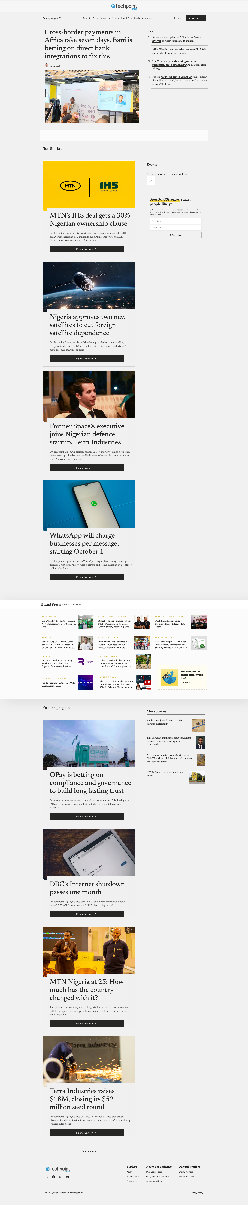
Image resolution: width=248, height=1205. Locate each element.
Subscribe (194, 18)
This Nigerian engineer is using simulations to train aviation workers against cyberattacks (169, 741)
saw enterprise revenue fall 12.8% (186, 49)
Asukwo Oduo (56, 66)
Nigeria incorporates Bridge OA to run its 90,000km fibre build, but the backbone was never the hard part (169, 758)
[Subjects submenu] (109, 18)
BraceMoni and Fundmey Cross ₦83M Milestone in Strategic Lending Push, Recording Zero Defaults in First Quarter (114, 624)
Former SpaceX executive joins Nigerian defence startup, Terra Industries (87, 434)
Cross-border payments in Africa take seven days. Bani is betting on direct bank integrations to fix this (88, 44)
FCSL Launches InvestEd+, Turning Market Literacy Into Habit (170, 624)
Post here (184, 682)
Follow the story (84, 249)
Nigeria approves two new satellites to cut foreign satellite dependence (88, 325)
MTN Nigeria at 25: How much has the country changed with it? (86, 990)
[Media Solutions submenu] (151, 18)
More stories (89, 1151)
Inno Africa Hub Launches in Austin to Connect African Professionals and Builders (113, 645)
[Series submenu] (118, 18)
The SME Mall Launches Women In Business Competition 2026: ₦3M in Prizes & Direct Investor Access (116, 684)
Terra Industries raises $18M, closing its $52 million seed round (82, 1099)
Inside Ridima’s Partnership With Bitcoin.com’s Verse (58, 684)
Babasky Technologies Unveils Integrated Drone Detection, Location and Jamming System (115, 663)
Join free (177, 235)
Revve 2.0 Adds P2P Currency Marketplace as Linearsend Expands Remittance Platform (57, 663)
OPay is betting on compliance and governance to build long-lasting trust (90, 783)
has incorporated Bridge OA (176, 77)
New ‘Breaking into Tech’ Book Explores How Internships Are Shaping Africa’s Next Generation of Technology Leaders (172, 645)
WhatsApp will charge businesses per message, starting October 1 (84, 544)
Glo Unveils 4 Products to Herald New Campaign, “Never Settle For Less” (59, 624)
